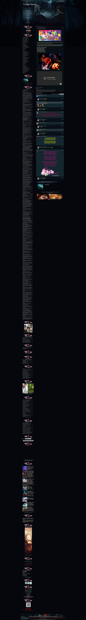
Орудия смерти (25, 53)
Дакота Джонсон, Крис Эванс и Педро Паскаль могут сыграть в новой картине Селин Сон (27, 259)
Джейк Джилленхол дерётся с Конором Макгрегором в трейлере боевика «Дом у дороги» (27, 273)
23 (27, 564)
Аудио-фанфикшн (25, 45)
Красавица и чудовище (25, 57)
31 (28, 565)
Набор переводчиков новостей (26, 341)
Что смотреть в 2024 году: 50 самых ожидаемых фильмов (27, 303)
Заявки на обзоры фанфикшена (26, 377)
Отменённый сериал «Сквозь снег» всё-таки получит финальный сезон (27, 212)
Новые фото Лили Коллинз (26, 167)
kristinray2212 (25, 596)
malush (30, 596)
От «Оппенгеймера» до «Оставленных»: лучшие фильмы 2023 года (27, 308)
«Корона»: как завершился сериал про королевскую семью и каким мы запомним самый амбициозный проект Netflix (27, 318)
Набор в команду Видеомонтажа (26, 340)
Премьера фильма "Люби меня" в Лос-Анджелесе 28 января (27, 132)
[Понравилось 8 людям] (36, 88)
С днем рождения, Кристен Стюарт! (27, 208)
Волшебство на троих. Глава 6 (26, 433)
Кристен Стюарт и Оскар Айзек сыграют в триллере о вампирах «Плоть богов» (27, 203)
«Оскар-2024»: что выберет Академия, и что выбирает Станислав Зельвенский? (27, 220)
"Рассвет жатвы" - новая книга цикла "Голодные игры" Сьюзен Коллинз (27, 127)
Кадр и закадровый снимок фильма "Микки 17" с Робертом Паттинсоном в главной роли (28, 155)
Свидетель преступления (26, 410)
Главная (57, 1)
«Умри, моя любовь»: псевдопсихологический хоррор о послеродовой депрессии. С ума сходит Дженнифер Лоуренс (27, 119)
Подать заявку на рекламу (28, 394)
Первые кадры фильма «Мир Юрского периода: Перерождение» (27, 170)
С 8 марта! (24, 91)
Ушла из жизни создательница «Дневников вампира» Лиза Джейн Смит (28, 129)
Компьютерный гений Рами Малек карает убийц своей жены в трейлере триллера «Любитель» (27, 144)
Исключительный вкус (25, 406)
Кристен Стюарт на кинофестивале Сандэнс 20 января (27, 278)
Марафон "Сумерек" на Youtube (26, 101)
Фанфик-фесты (24, 362)
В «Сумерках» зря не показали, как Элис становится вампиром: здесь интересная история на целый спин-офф (27, 105)
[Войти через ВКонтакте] (27, 30)
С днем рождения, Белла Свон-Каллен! (27, 168)
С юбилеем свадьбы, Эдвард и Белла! (47, 184)
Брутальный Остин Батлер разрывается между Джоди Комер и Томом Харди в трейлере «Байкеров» (27, 229)
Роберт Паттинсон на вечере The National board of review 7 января (27, 137)
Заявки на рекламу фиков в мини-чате (28, 460)
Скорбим (24, 210)
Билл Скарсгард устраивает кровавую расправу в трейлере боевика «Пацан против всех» (28, 236)
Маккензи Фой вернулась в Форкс (27, 92)
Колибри (24, 412)
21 (25, 564)
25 (29, 564)
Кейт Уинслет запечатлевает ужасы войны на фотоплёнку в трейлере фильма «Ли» (28, 204)
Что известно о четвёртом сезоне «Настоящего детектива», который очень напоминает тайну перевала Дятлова (27, 310)
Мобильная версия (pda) (43, 617)
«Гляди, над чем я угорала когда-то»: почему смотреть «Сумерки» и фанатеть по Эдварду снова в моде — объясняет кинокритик (28, 110)
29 (26, 565)
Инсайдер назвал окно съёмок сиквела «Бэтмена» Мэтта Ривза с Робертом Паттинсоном (27, 306)
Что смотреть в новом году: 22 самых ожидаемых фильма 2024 (27, 296)
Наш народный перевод (25, 361)
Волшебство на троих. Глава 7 (26, 431)
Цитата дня (24, 64)
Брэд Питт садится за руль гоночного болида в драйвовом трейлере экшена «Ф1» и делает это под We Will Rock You (28, 182)
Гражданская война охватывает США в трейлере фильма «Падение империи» (27, 268)
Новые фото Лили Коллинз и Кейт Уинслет (28, 174)
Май (40, 26)
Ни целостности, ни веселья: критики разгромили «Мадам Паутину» (27, 254)
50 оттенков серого (25, 58)
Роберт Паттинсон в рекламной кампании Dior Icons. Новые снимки (27, 159)
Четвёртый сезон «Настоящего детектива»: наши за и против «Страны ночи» (28, 232)
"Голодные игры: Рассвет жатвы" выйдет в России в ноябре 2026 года (28, 98)
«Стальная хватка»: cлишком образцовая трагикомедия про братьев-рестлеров (27, 287)
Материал (46, 98)
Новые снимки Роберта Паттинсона (27, 135)
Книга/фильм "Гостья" (25, 42)
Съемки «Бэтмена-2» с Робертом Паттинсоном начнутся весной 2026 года (27, 114)
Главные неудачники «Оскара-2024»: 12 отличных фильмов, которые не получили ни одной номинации (28, 222)
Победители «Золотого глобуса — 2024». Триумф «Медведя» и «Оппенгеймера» (27, 297)
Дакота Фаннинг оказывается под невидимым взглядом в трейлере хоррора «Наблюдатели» (27, 231)
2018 (39, 26)
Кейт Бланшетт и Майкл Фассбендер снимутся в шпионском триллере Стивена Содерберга (27, 275)
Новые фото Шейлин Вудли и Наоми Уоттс (28, 165)
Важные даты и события (26, 47)
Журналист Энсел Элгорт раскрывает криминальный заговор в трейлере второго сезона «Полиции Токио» (27, 294)
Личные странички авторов (26, 378)
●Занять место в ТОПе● (28, 417)
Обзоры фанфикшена (25, 376)
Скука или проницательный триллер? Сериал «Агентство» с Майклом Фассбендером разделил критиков (27, 148)
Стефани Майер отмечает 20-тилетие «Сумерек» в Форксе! (27, 100)
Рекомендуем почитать (25, 69)
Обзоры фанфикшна (25, 46)
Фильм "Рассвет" (25, 41)
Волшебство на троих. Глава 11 (26, 424)
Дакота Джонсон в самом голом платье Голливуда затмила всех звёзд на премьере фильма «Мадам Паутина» (28, 256)
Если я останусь (25, 59)
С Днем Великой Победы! (26, 199)
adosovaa (28, 596)
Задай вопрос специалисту (26, 363)
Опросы (24, 50)
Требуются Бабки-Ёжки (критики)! (27, 342)
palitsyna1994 (27, 597)
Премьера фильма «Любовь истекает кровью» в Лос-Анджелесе (27, 224)
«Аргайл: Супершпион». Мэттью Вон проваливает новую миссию (27, 251)
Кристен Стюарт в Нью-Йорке (26, 216)
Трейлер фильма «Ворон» (26, 215)
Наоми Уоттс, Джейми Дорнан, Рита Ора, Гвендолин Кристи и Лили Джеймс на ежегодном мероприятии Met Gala (27, 201)
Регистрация (59, 1)
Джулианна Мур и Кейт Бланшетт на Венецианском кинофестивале (27, 175)
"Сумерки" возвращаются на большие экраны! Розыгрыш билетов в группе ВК (27, 93)
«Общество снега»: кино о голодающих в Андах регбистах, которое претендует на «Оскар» (27, 286)
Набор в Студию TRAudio (26, 339)
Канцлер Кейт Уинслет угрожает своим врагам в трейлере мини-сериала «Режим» (27, 262)
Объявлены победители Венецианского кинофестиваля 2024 (27, 173)
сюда (54, 91)
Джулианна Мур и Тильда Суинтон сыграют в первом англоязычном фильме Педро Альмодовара (28, 270)
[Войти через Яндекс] (28, 30)
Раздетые (24, 413)
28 (25, 565)
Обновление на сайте (25, 89)
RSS (63, 1)
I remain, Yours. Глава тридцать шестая (27, 432)
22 (26, 564)
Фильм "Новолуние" (25, 39)
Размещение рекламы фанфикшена (28, 512)
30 (27, 565)
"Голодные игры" (25, 51)
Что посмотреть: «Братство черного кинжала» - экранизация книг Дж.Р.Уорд (27, 112)
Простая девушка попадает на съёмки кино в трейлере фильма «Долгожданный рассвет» (28, 261)
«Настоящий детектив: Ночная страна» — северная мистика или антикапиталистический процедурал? (27, 284)
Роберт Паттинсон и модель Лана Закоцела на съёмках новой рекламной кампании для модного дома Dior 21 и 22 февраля (28, 242)
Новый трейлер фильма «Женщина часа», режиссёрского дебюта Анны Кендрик (28, 164)
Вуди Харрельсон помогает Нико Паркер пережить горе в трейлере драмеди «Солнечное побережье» (27, 280)
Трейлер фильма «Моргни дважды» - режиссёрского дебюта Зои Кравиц (27, 206)
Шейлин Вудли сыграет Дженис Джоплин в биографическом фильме (28, 171)
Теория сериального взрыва (26, 68)
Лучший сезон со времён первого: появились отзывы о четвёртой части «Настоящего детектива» (27, 300)
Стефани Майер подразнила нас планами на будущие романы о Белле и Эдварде (27, 97)
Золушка (24, 56)
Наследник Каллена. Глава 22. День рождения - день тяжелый (27, 423)
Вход (61, 1)
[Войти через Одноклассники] (30, 30)
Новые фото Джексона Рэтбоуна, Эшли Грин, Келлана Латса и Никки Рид (27, 186)
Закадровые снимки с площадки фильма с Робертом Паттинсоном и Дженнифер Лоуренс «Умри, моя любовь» (28, 178)
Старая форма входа (28, 32)
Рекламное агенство (25, 70)
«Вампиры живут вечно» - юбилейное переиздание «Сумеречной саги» (27, 131)
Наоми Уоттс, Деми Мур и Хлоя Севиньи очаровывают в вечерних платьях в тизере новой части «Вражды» (27, 312)
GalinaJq (32, 596)
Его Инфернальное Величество (26, 415)
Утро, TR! (24, 63)
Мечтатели (24, 407)
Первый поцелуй (25, 414)
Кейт (42, 87)
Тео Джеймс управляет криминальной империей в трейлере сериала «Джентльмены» (27, 238)
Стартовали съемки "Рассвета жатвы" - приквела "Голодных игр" (27, 115)
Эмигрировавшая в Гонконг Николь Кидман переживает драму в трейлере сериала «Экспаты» (28, 314)
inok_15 (30, 597)
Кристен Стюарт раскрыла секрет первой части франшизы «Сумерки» (27, 245)
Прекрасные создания (25, 52)
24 (28, 564)
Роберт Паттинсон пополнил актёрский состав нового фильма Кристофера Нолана (27, 146)
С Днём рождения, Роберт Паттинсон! (27, 198)
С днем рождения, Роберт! (26, 90)
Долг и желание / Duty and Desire (26, 409)
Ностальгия (24, 62)
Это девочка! (24, 207)
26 (30, 564)
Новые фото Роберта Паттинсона (27, 166)
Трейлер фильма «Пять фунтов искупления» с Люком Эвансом (26, 192)
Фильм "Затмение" (25, 40)
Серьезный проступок (25, 408)
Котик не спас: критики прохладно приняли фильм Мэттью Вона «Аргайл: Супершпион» (28, 266)
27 (31, 564)
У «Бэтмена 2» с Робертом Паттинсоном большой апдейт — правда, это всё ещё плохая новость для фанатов (27, 180)
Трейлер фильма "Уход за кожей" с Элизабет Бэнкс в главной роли (27, 183)
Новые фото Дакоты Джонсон (26, 271)
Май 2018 (28, 560)
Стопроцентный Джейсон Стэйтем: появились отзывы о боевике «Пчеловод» (27, 292)
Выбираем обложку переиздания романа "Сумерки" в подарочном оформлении (27, 95)
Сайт (43, 26)
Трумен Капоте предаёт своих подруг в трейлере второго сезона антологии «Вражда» (27, 302)
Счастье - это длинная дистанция (27, 411)
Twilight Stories (24, 416)
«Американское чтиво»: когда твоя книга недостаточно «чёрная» (27, 247)
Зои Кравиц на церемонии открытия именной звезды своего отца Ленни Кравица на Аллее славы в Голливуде (28, 214)
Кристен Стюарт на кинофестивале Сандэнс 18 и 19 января (27, 281)
